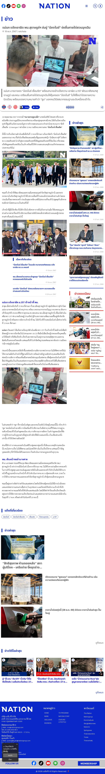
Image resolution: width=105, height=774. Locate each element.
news (46, 716)
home (46, 713)
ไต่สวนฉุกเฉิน (44, 517)
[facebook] (34, 765)
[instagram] (62, 765)
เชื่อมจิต (32, 517)
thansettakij (88, 740)
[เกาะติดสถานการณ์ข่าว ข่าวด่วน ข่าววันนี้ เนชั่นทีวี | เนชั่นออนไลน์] (54, 6)
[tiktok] (41, 765)
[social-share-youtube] (14, 6)
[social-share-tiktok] (9, 6)
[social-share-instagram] (24, 6)
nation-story (64, 716)
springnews (88, 730)
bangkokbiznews (90, 723)
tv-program (63, 713)
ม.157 (55, 517)
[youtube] (48, 765)
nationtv (87, 727)
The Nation (88, 713)
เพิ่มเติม (5, 751)
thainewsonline (89, 734)
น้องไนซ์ (6, 517)
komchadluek (89, 720)
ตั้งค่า (10, 759)
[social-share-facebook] (4, 6)
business (47, 723)
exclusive (48, 720)
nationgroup (88, 717)
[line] (55, 765)
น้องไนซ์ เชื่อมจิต (19, 517)
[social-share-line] (19, 6)
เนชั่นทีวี (46, 771)
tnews (86, 737)
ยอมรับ (10, 755)
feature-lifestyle (62, 721)
